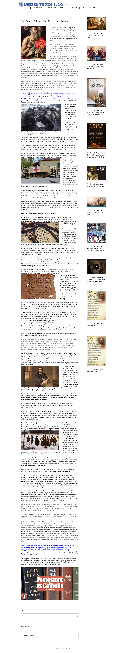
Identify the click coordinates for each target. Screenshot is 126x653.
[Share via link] (22, 610)
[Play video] (49, 583)
